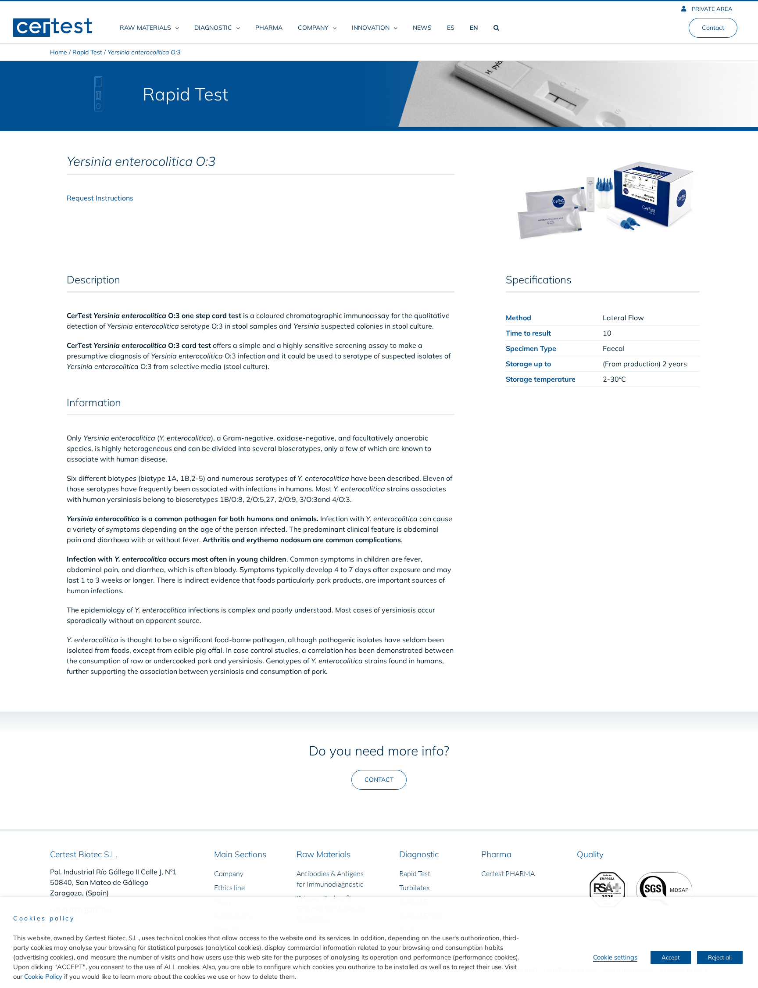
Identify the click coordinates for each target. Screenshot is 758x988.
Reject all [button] (720, 957)
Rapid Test (87, 52)
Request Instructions (100, 197)
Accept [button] (670, 957)
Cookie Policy (43, 976)
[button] (496, 27)
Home (58, 52)
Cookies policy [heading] (44, 918)
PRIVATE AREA (711, 8)
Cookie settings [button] (615, 957)
